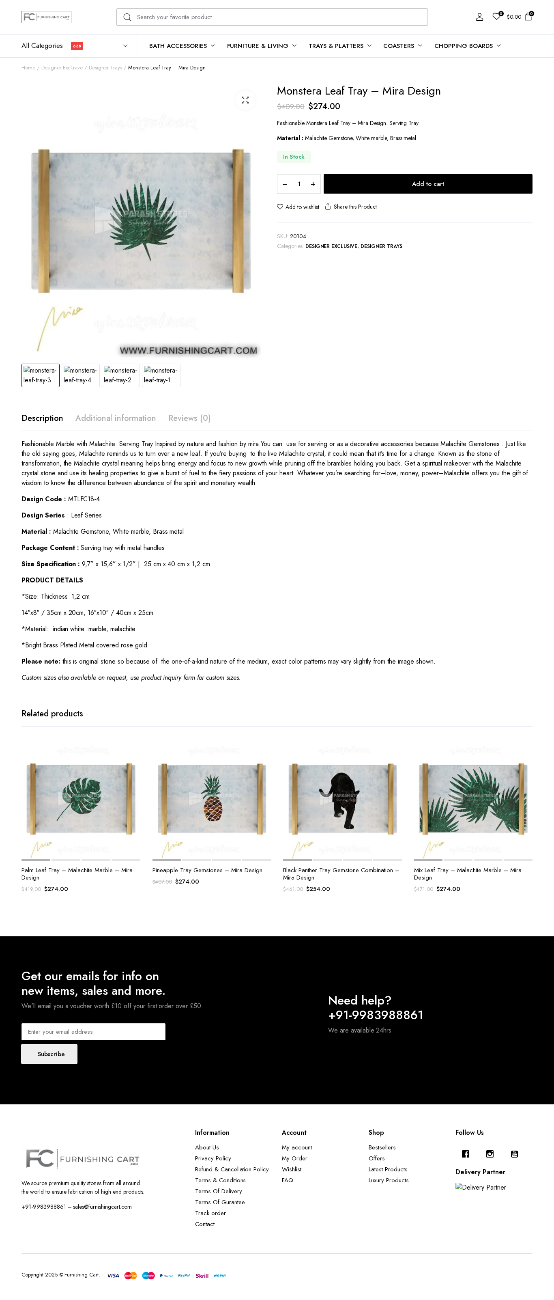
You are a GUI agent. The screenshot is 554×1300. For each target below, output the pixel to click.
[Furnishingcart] (46, 16)
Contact (205, 1224)
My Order (294, 1158)
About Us (207, 1147)
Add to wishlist (302, 207)
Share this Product (355, 207)
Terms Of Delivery (218, 1191)
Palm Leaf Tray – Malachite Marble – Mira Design (77, 874)
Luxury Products (389, 1180)
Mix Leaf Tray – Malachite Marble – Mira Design (468, 874)
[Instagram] (492, 1154)
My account (297, 1147)
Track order (210, 1213)
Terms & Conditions (220, 1180)
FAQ (287, 1180)
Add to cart (428, 183)
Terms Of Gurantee (220, 1202)
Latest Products (388, 1169)
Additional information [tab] (115, 418)
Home (28, 67)
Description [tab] (42, 418)
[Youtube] (516, 1154)
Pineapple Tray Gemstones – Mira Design (207, 870)
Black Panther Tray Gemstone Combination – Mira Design (341, 874)
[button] (245, 100)
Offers (377, 1158)
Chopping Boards (463, 45)
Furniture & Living (257, 45)
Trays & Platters (336, 45)
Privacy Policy (213, 1158)
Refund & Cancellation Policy (232, 1169)
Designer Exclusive (62, 67)
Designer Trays (105, 67)
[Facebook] (467, 1154)
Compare (133, 784)
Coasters (398, 45)
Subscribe (51, 1054)
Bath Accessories (178, 45)
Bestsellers (382, 1147)
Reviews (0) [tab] (189, 418)
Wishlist (291, 1169)
